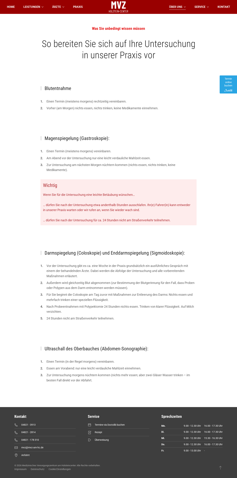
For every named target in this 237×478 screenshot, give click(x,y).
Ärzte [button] (56, 6)
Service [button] (199, 6)
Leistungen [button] (31, 6)
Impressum (20, 469)
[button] (220, 467)
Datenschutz (37, 469)
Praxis (78, 6)
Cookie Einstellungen (60, 469)
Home (11, 6)
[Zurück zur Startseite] (118, 7)
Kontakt (224, 6)
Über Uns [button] (175, 6)
